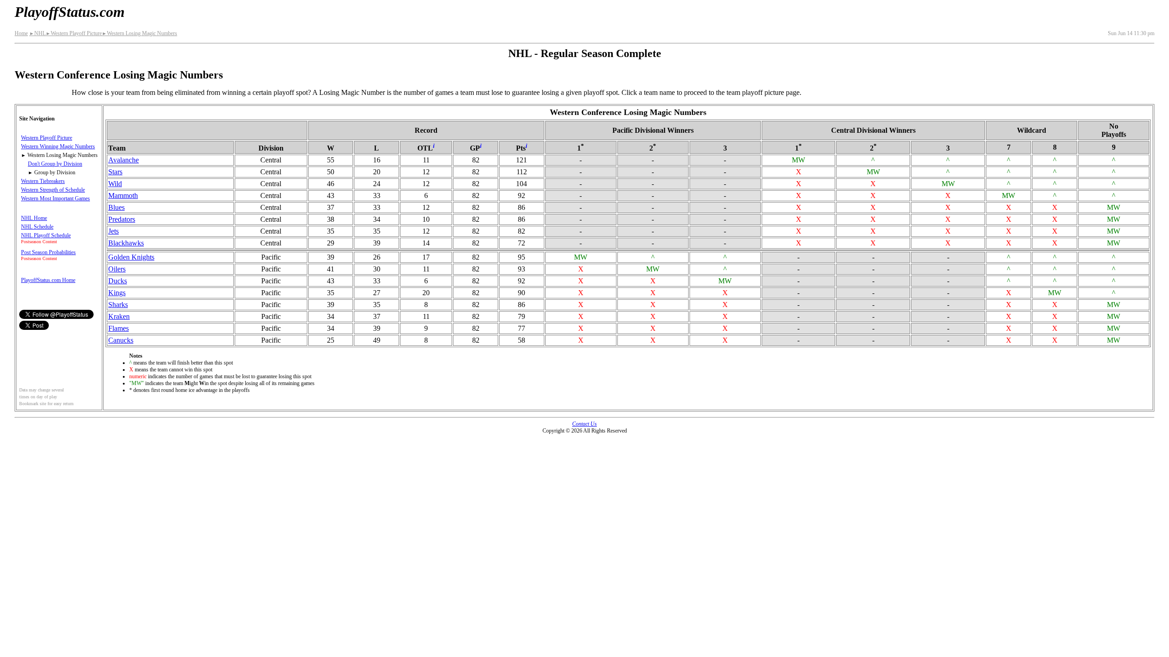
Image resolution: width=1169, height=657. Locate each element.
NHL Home (34, 218)
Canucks (120, 340)
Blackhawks (126, 243)
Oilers (117, 269)
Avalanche (123, 160)
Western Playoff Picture (74, 33)
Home (21, 33)
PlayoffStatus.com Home (48, 280)
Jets (113, 231)
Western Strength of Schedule (53, 190)
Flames (118, 328)
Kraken (119, 316)
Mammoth (123, 195)
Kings (117, 293)
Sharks (118, 304)
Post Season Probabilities (48, 252)
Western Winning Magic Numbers (58, 146)
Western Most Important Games (55, 198)
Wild (115, 184)
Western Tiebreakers (43, 181)
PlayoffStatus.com (70, 12)
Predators (121, 219)
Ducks (117, 281)
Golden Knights (131, 257)
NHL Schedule (37, 227)
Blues (116, 207)
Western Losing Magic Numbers (139, 33)
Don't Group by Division (55, 164)
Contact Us (584, 424)
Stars (115, 172)
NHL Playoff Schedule (46, 235)
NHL (37, 33)
